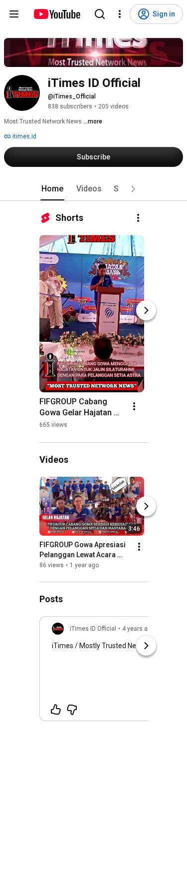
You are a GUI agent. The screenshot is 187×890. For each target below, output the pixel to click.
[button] (133, 189)
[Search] (100, 14)
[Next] (146, 310)
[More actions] (138, 218)
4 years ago (138, 628)
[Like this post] (56, 710)
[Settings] (120, 14)
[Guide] (14, 14)
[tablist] (93, 189)
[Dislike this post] (72, 710)
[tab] (52, 189)
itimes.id (23, 136)
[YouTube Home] (56, 14)
